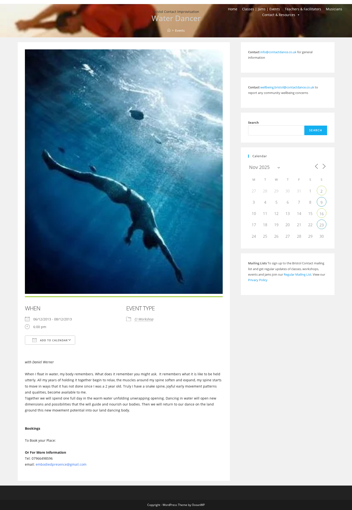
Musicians (334, 9)
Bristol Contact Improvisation (176, 11)
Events (180, 30)
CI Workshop (144, 319)
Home (232, 9)
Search (253, 122)
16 (321, 213)
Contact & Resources (278, 14)
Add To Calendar (53, 340)
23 (321, 225)
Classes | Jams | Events (261, 9)
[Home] (168, 30)
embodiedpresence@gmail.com (61, 464)
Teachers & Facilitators (303, 9)
